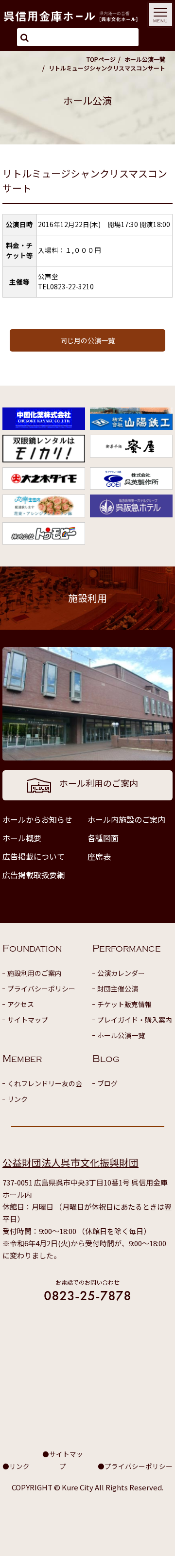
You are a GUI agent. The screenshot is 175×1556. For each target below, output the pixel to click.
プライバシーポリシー (41, 988)
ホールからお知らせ (37, 819)
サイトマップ (27, 1020)
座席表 (99, 856)
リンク (17, 1099)
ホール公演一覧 (144, 59)
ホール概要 (21, 838)
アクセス (20, 1004)
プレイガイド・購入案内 (134, 1020)
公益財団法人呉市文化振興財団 (70, 1162)
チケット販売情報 (124, 1004)
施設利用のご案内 (34, 973)
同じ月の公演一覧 (87, 340)
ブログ (107, 1083)
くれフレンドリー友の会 (44, 1083)
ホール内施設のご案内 (126, 819)
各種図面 (103, 838)
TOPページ (101, 59)
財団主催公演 (117, 988)
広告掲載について (33, 856)
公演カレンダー (121, 973)
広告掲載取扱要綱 (33, 875)
